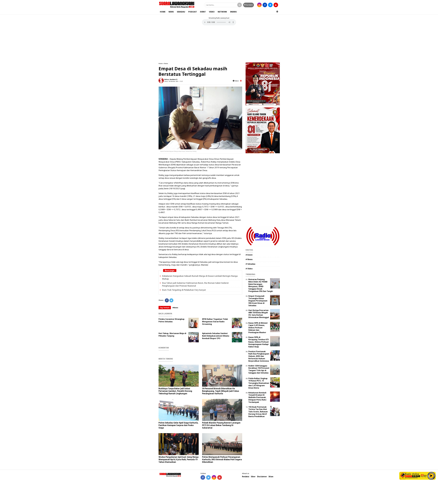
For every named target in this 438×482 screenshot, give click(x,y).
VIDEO (212, 11)
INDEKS (233, 11)
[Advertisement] (219, 44)
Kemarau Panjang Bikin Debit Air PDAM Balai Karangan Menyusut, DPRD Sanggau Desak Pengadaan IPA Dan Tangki (260, 285)
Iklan (271, 476)
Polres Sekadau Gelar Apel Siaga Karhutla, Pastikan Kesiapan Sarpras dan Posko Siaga (178, 425)
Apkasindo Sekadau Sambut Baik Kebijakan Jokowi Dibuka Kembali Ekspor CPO (215, 336)
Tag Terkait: (165, 307)
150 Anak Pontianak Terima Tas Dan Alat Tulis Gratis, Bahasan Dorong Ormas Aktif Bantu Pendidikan (258, 412)
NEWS (171, 11)
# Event (249, 255)
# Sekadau (250, 264)
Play (431, 475)
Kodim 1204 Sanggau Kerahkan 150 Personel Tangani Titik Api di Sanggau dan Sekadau (258, 369)
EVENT (203, 11)
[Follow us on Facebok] (203, 477)
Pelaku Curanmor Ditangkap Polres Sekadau (171, 320)
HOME (162, 11)
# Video (249, 268)
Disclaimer (262, 476)
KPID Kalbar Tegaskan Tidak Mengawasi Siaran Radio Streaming (215, 321)
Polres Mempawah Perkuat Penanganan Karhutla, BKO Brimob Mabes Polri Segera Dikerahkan (222, 459)
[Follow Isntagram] (214, 477)
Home (161, 63)
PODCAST (192, 11)
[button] (277, 10)
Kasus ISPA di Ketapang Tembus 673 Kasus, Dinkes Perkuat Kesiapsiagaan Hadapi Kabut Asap (258, 342)
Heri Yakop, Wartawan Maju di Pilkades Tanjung (172, 334)
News (166, 63)
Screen (249, 4)
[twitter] (270, 5)
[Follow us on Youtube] (219, 477)
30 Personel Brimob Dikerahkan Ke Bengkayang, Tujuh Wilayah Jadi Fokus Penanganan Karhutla (220, 391)
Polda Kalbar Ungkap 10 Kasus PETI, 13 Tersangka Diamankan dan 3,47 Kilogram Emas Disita (258, 383)
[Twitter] (171, 300)
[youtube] (276, 5)
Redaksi (245, 476)
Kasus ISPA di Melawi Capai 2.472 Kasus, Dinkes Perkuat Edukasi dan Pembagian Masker (258, 328)
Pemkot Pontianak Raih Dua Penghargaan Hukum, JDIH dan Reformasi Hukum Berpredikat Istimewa (258, 356)
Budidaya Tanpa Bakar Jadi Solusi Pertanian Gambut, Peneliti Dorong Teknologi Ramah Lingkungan (175, 391)
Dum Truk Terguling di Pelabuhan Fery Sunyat (184, 290)
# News (249, 259)
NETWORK (222, 11)
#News (175, 307)
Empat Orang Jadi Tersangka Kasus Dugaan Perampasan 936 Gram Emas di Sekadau (257, 301)
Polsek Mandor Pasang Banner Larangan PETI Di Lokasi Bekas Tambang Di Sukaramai (221, 425)
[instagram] (259, 5)
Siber (253, 476)
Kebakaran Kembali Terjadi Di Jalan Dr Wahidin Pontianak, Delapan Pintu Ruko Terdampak (257, 397)
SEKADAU (181, 11)
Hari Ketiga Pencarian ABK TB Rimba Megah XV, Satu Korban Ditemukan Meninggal (258, 314)
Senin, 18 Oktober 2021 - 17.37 (173, 81)
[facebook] (265, 5)
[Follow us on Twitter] (208, 477)
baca (236, 81)
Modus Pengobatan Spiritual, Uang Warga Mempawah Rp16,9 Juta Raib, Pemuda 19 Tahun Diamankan (178, 459)
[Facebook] (167, 300)
